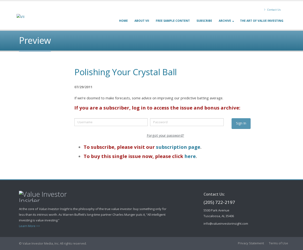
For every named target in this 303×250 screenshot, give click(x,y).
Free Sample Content (173, 21)
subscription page (178, 147)
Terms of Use (278, 243)
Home (123, 21)
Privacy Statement (251, 243)
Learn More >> (29, 226)
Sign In (241, 123)
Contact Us (273, 9)
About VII (141, 21)
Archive (225, 21)
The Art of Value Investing (261, 21)
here (190, 156)
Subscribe (204, 21)
